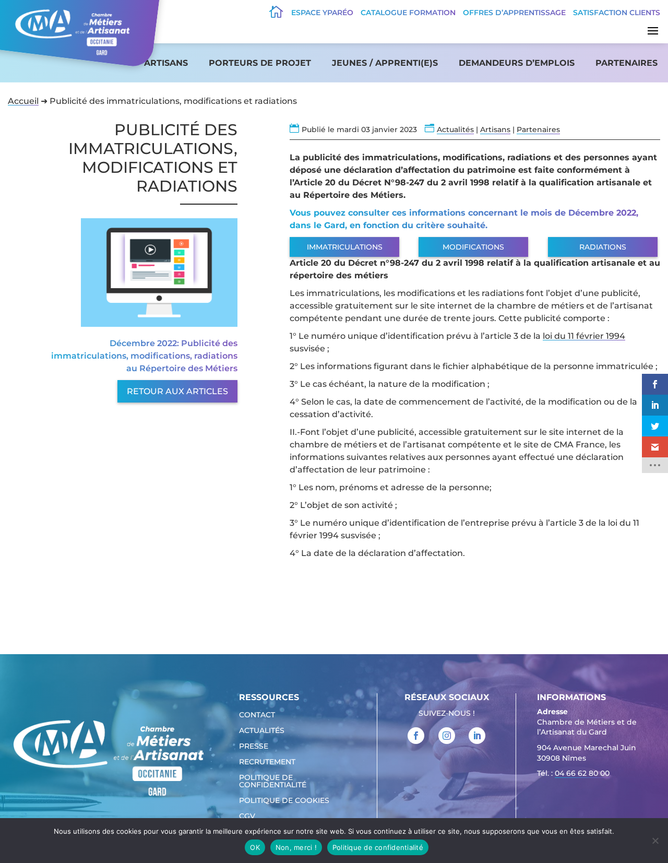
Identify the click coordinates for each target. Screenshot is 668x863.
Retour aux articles (177, 391)
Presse (253, 746)
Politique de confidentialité (272, 781)
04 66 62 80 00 (582, 773)
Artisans (166, 63)
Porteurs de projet (260, 63)
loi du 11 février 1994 (584, 336)
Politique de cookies (284, 801)
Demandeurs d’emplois (517, 63)
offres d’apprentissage (514, 12)
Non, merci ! (296, 847)
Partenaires (626, 63)
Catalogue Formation (408, 12)
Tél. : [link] (573, 773)
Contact (257, 715)
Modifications (473, 247)
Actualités (455, 129)
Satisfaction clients (616, 12)
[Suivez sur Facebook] (416, 735)
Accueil (23, 101)
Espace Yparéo (322, 12)
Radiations (602, 247)
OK (255, 847)
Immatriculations (345, 247)
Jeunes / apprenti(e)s (385, 63)
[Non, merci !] (655, 840)
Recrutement (267, 762)
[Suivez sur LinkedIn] (477, 735)
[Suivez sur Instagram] (446, 735)
